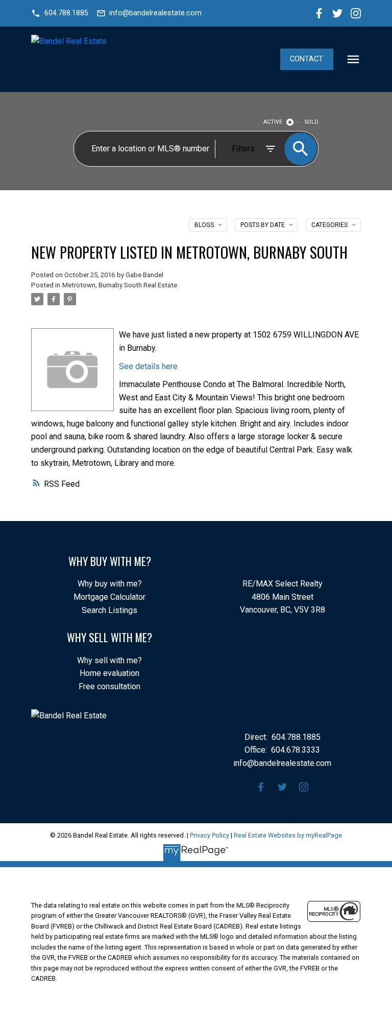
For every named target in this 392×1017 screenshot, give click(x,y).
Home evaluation (109, 673)
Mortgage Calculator (109, 597)
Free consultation (109, 686)
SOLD (311, 122)
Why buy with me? (110, 584)
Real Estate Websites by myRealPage (288, 835)
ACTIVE (272, 122)
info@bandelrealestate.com (155, 13)
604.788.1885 (66, 13)
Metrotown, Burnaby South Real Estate (119, 285)
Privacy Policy (209, 835)
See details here (148, 366)
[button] (59, 13)
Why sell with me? (109, 660)
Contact (306, 59)
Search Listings (109, 610)
